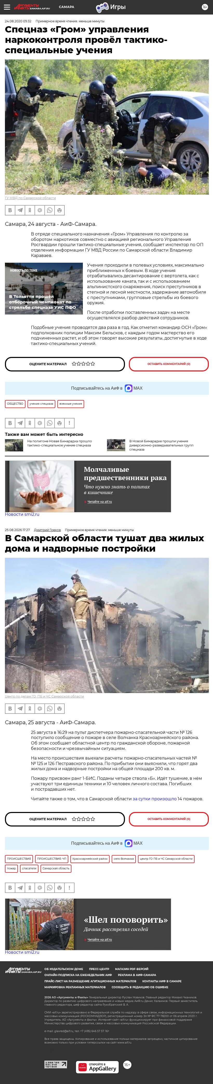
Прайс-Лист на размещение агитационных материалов (90, 981)
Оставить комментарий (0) (169, 364)
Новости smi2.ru (22, 514)
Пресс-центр (99, 969)
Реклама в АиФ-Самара (137, 975)
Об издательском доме (63, 969)
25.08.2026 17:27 (17, 530)
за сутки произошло (155, 798)
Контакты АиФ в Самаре (162, 981)
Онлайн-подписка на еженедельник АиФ (78, 975)
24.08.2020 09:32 (18, 21)
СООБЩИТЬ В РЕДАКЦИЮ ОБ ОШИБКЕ (140, 987)
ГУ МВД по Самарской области (30, 198)
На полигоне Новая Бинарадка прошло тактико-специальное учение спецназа (59, 443)
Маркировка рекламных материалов (75, 987)
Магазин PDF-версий (131, 969)
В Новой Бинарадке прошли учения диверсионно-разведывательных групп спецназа (161, 445)
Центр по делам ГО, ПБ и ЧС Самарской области (44, 696)
